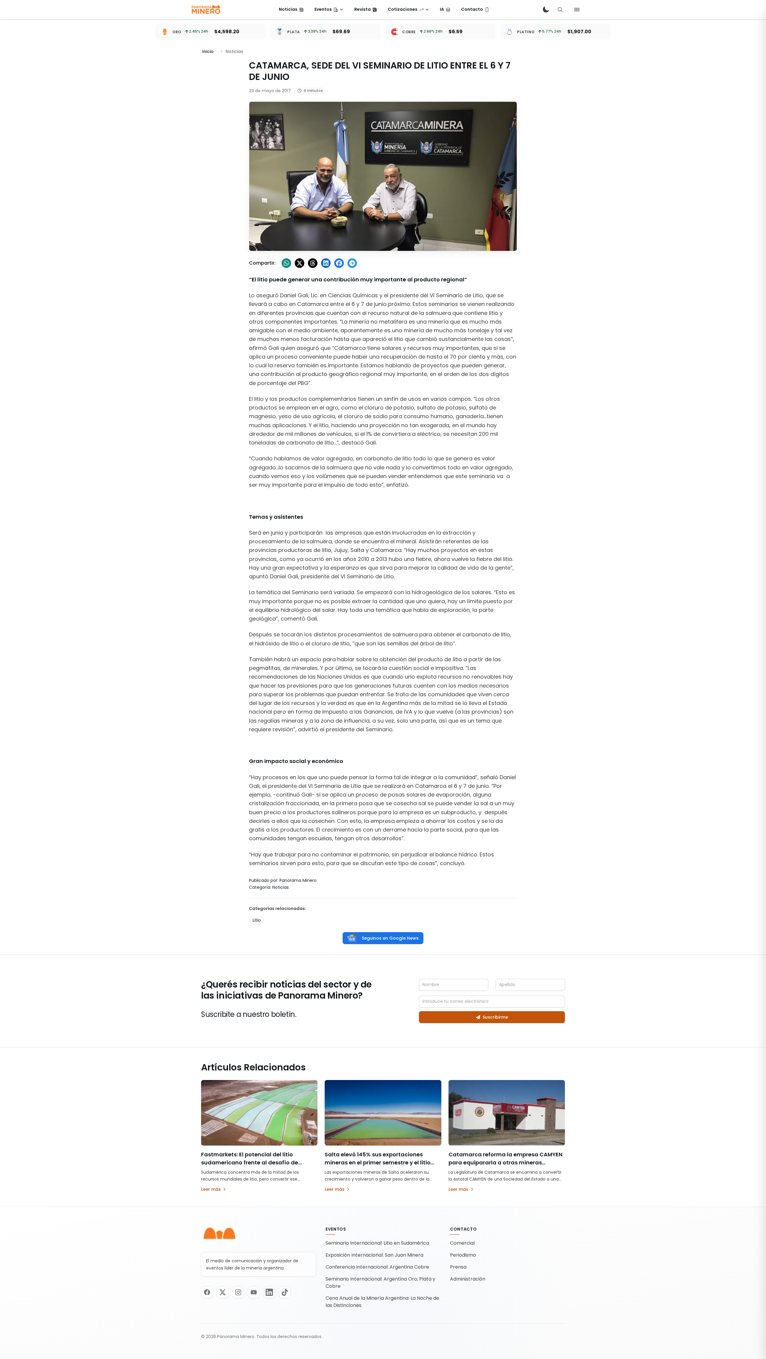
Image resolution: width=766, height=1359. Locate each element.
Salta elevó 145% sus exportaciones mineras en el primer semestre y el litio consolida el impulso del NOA (378, 1162)
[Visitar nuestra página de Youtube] (254, 1292)
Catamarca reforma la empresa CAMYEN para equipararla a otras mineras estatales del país (506, 1162)
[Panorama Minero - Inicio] (205, 10)
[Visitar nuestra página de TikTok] (285, 1292)
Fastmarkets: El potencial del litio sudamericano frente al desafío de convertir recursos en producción (249, 1162)
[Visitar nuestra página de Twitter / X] (223, 1292)
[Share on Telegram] (352, 263)
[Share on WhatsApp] (286, 263)
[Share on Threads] (312, 263)
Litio (257, 920)
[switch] (546, 10)
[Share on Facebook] (339, 263)
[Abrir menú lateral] (577, 10)
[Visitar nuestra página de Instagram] (238, 1292)
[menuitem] (291, 9)
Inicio (208, 51)
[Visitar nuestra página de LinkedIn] (269, 1292)
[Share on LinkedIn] (326, 263)
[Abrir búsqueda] (560, 10)
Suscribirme (495, 1017)
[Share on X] (299, 263)
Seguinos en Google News (390, 938)
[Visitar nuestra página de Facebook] (207, 1292)
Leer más (211, 1189)
